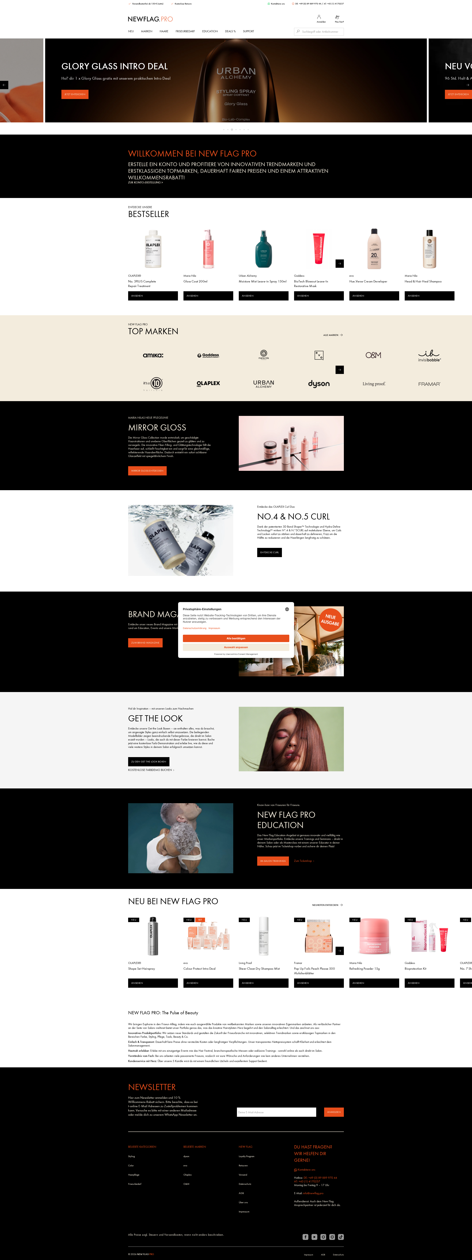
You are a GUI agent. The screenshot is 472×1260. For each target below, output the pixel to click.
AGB (241, 1193)
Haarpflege (133, 1174)
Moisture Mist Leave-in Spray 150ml (263, 281)
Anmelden (334, 1112)
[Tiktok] (341, 1237)
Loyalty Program (246, 1156)
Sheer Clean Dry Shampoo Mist (259, 969)
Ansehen (137, 295)
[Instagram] (323, 1237)
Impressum (244, 1211)
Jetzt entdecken (75, 94)
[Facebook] (305, 1237)
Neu (131, 31)
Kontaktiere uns (277, 3)
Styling (131, 1156)
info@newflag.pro (313, 1193)
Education (210, 31)
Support (248, 31)
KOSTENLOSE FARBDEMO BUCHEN (150, 770)
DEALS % (230, 31)
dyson (186, 1156)
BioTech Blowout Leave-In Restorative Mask (311, 283)
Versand (243, 1174)
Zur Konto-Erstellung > (145, 182)
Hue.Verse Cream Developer (368, 281)
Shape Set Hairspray (141, 969)
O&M (186, 1184)
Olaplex (187, 1174)
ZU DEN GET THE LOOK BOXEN (148, 761)
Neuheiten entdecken (325, 905)
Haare (164, 31)
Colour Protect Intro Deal (199, 969)
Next (468, 85)
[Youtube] (314, 1237)
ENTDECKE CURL (269, 552)
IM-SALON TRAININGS (273, 861)
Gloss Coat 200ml (195, 281)
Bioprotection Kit (415, 969)
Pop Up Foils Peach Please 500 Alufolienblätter (314, 971)
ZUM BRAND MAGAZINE (145, 642)
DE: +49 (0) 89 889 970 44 (308, 3)
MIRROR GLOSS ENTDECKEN (147, 470)
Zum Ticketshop (303, 861)
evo (185, 1165)
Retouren (243, 1165)
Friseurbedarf (185, 31)
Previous (4, 85)
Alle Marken (330, 335)
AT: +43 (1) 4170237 (334, 3)
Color (131, 1165)
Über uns (243, 1202)
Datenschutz (245, 1184)
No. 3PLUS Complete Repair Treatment (142, 283)
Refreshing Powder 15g (364, 969)
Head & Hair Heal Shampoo (423, 281)
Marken (146, 31)
